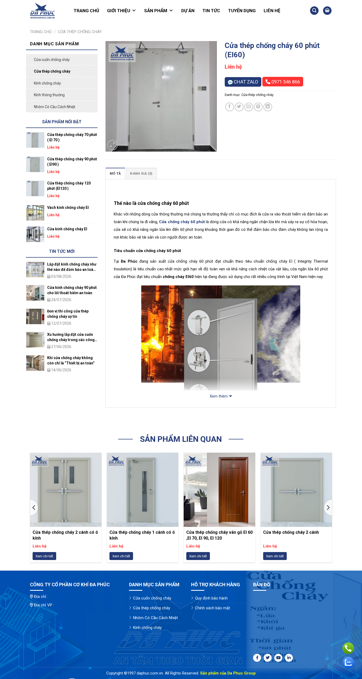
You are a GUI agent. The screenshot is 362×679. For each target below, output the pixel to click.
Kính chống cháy (47, 83)
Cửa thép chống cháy (80, 31)
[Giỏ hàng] (327, 10)
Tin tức (211, 10)
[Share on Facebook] (229, 107)
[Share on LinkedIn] (267, 107)
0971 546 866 (285, 82)
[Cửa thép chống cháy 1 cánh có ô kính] (142, 490)
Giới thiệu (118, 10)
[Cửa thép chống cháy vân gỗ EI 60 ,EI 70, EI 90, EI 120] (219, 490)
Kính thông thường (49, 95)
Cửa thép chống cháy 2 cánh (291, 532)
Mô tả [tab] (115, 173)
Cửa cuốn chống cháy (52, 60)
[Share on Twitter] (239, 107)
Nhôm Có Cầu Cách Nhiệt (54, 107)
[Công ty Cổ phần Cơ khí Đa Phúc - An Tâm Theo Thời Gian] (46, 10)
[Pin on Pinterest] (258, 107)
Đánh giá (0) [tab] (141, 173)
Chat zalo (245, 82)
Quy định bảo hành (211, 598)
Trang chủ (86, 10)
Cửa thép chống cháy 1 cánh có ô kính (142, 535)
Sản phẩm (155, 10)
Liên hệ (272, 10)
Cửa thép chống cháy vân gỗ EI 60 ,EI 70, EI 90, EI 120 (219, 535)
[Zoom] (112, 145)
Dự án (188, 10)
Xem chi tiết (44, 556)
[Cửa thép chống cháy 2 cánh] (296, 490)
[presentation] (34, 507)
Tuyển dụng (242, 10)
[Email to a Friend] (248, 107)
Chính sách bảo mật (212, 608)
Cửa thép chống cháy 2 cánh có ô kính (65, 535)
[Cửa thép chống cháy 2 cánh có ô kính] (65, 490)
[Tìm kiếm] (314, 10)
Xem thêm (219, 396)
